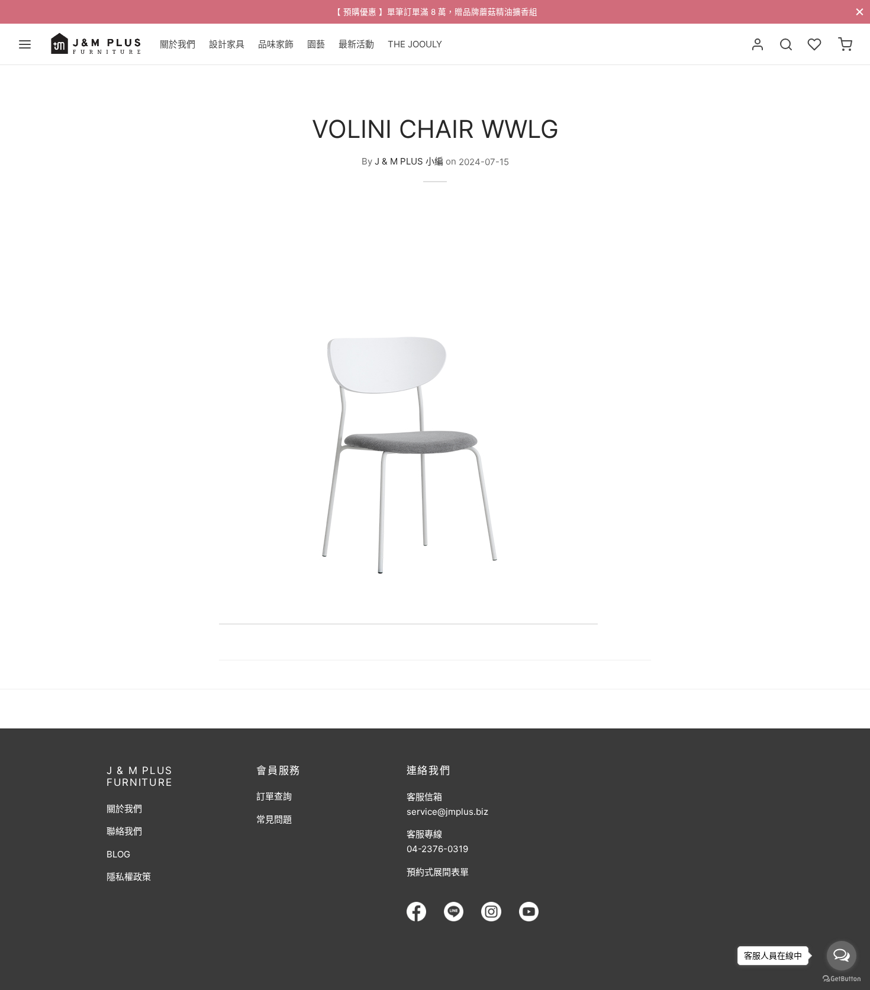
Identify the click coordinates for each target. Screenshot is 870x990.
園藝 (316, 44)
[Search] (786, 44)
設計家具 (226, 44)
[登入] (757, 44)
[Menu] (25, 44)
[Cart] (845, 44)
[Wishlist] (815, 44)
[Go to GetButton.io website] (842, 978)
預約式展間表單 (438, 872)
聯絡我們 (124, 831)
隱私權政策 (129, 876)
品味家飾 (276, 44)
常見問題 (274, 819)
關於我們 (177, 44)
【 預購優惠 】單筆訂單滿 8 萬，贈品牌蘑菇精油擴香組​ (435, 12)
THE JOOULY (415, 44)
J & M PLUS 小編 (409, 161)
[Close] (859, 11)
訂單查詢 (274, 796)
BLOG (118, 854)
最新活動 (356, 44)
